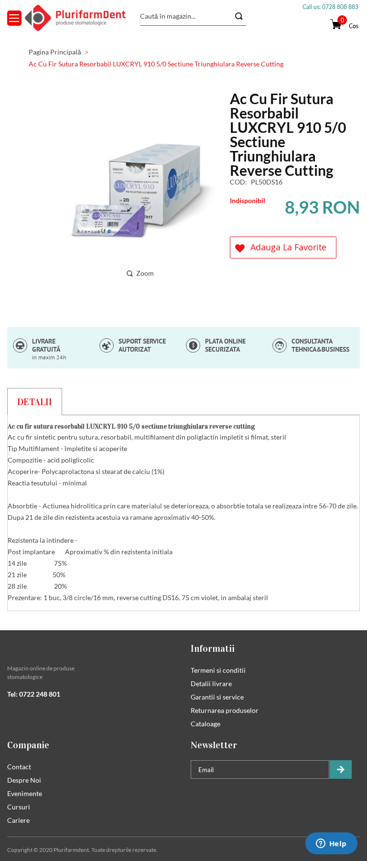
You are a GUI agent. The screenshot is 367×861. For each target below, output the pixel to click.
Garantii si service (217, 697)
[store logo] (75, 18)
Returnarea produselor (225, 710)
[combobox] (193, 16)
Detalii (34, 402)
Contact (19, 767)
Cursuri (18, 807)
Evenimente (24, 793)
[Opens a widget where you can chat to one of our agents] (331, 844)
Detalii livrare (211, 683)
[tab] (34, 401)
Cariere (18, 820)
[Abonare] (341, 769)
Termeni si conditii (218, 670)
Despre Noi (24, 780)
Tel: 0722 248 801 (33, 694)
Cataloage (205, 724)
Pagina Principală (55, 52)
